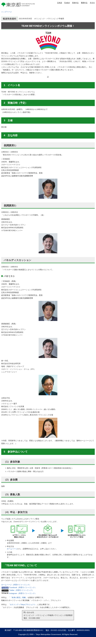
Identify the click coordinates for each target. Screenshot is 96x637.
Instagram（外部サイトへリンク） (22, 593)
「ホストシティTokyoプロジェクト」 (22, 604)
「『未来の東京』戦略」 (18, 597)
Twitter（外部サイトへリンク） (21, 590)
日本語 (59, 3)
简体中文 (75, 3)
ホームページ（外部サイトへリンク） (16, 585)
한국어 (92, 3)
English (67, 3)
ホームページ (12, 549)
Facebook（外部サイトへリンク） (22, 587)
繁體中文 (84, 3)
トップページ (6, 12)
